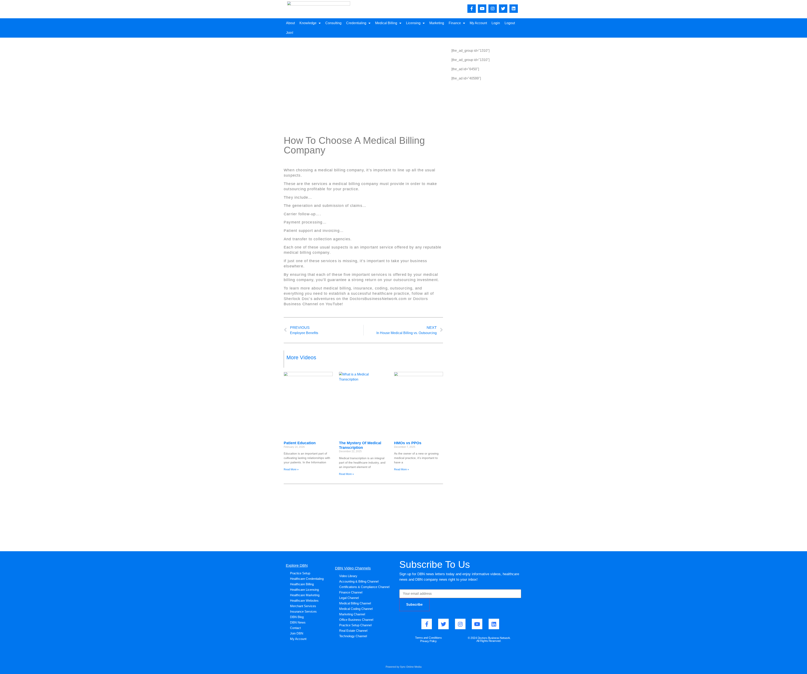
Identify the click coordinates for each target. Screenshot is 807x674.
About (290, 23)
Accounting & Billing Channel (358, 581)
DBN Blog (297, 617)
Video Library (348, 576)
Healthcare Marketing (304, 595)
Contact (295, 628)
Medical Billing (386, 23)
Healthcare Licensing (304, 589)
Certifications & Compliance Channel (364, 587)
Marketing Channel (352, 614)
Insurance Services (303, 611)
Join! (289, 32)
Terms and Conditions (428, 637)
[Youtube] (482, 8)
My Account (478, 23)
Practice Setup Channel (355, 625)
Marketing (436, 23)
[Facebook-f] (471, 8)
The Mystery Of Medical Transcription (360, 445)
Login (496, 23)
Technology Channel (353, 636)
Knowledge (307, 23)
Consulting (333, 23)
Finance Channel (350, 592)
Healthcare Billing (302, 584)
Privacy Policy (428, 641)
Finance (455, 23)
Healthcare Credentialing (307, 578)
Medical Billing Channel (355, 603)
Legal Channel (349, 598)
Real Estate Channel (353, 630)
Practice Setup (300, 573)
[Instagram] (492, 8)
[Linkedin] (513, 8)
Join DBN (296, 633)
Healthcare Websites (304, 600)
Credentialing (356, 23)
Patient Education (300, 443)
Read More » (291, 469)
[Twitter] (503, 8)
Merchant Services (303, 606)
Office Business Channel (356, 619)
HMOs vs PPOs (407, 443)
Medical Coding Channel (356, 609)
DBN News (298, 622)
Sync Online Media (411, 666)
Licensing (413, 23)
